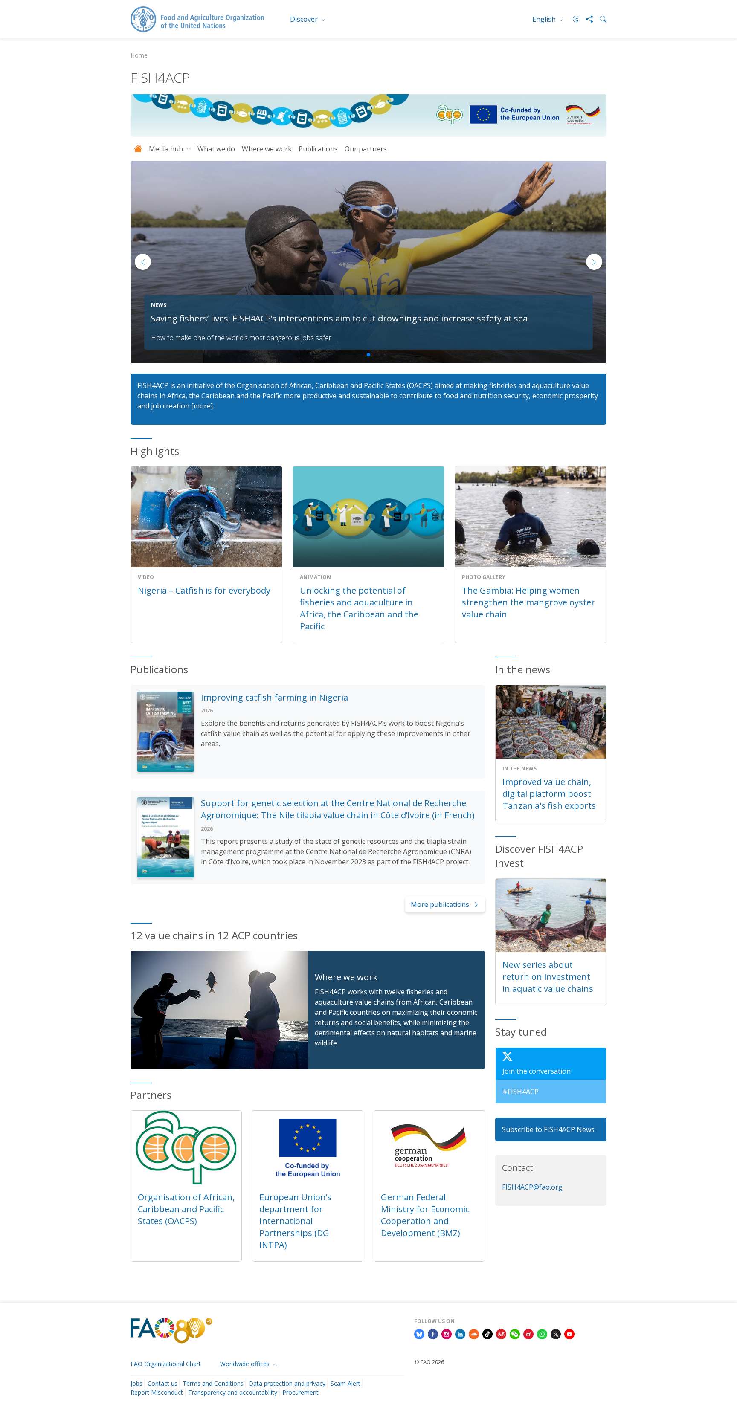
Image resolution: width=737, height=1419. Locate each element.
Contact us (162, 1383)
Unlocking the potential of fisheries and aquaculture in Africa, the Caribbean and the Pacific (359, 608)
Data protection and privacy (287, 1383)
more (202, 406)
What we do (216, 148)
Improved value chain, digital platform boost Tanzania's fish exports (549, 793)
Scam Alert (345, 1383)
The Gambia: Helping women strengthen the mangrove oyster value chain (528, 602)
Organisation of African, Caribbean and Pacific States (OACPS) (186, 1209)
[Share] (586, 19)
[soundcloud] (474, 1333)
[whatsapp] (542, 1333)
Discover (304, 19)
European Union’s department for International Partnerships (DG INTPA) (295, 1221)
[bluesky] (419, 1333)
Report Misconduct (157, 1392)
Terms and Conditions (213, 1383)
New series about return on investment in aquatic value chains (547, 976)
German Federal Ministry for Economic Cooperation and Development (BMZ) (425, 1215)
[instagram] (446, 1333)
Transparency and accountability (232, 1392)
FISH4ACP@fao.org (532, 1187)
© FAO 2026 (429, 1362)
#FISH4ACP (520, 1091)
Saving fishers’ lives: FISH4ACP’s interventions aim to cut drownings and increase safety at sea (339, 318)
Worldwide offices (245, 1364)
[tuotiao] (501, 1333)
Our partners (366, 148)
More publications (440, 904)
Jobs (136, 1383)
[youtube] (569, 1333)
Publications (318, 148)
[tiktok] (487, 1333)
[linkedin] (460, 1333)
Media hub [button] (167, 148)
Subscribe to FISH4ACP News (548, 1129)
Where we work (267, 148)
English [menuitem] (544, 19)
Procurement (300, 1392)
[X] (556, 1333)
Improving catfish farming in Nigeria (274, 697)
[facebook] (433, 1333)
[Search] (599, 19)
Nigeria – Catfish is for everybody (204, 590)
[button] (594, 261)
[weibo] (528, 1333)
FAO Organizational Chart (166, 1364)
